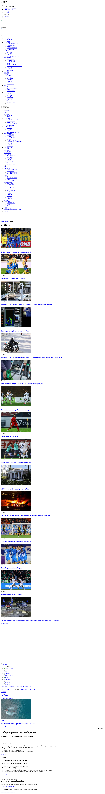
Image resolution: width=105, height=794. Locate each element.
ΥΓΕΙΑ (8, 41)
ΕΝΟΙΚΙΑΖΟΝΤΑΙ (12, 169)
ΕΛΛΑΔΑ (9, 53)
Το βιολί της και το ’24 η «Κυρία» (11, 568)
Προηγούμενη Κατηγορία (7, 698)
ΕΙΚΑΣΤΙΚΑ (10, 81)
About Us (25, 686)
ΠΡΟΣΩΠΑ (10, 189)
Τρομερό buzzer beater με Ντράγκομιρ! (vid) (15, 410)
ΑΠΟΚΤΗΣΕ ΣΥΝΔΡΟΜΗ (8, 786)
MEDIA (6, 200)
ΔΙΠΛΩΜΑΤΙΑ (11, 49)
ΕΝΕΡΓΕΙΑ (10, 68)
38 (7, 623)
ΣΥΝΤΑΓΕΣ (10, 98)
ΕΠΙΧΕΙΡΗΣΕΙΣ (11, 61)
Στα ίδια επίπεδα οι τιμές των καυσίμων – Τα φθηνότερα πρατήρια (22, 383)
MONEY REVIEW (11, 64)
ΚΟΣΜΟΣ (6, 73)
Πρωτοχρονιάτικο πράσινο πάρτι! (11, 594)
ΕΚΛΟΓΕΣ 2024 (11, 45)
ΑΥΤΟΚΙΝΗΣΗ (11, 91)
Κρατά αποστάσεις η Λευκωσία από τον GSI (18, 724)
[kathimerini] (7, 673)
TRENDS (9, 67)
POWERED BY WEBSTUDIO (27, 689)
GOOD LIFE (7, 92)
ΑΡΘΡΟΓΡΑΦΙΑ (11, 102)
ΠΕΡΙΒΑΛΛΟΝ (8, 147)
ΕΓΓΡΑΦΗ (3, 754)
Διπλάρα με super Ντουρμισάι (10, 436)
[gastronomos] (7, 682)
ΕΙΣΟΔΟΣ (6, 16)
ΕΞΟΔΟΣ (9, 99)
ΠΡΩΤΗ (6, 112)
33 (1, 623)
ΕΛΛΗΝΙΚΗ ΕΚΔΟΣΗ (10, 8)
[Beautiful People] (8, 675)
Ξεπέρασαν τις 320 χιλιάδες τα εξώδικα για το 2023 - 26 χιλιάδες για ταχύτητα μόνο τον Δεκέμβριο (32, 357)
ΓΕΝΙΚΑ (9, 186)
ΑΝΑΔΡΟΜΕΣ (10, 187)
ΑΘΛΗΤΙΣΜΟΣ (8, 50)
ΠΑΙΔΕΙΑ (9, 39)
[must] (5, 671)
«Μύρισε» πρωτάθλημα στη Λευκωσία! (13, 278)
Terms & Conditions (9, 686)
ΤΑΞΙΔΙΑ (9, 96)
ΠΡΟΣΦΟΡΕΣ (7, 208)
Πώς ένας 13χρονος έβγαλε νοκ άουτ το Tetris (15, 331)
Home (5, 5)
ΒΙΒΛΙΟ (9, 82)
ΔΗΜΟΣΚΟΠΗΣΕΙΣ (12, 48)
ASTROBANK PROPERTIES (14, 66)
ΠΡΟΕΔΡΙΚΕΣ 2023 (12, 46)
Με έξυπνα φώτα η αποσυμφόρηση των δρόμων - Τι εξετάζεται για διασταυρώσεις (26, 304)
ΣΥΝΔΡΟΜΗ (4, 774)
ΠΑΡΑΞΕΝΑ (10, 74)
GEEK (5, 85)
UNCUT (9, 205)
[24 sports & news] (8, 668)
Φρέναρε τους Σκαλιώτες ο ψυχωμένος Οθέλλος (16, 462)
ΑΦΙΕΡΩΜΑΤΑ (8, 182)
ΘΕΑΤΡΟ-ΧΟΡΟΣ (11, 78)
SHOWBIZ (9, 95)
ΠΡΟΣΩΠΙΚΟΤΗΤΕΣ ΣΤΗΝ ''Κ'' (12, 210)
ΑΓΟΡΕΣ (9, 63)
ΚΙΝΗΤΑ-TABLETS (12, 88)
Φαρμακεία (6, 12)
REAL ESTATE (11, 60)
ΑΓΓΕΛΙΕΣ (7, 168)
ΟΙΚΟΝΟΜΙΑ (10, 59)
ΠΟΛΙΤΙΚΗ (7, 42)
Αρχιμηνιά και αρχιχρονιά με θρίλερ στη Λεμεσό (16, 541)
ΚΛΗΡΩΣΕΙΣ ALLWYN (13, 56)
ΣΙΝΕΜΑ (9, 77)
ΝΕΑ (8, 86)
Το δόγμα (4, 695)
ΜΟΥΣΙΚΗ (10, 80)
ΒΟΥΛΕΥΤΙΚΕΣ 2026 (12, 43)
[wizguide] (6, 677)
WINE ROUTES (11, 203)
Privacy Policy (18, 686)
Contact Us (31, 686)
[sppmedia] (4, 664)
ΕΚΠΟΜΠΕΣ (7, 201)
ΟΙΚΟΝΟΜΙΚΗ (8, 57)
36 (5, 623)
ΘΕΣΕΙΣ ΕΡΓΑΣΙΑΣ (12, 173)
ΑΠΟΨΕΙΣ (6, 100)
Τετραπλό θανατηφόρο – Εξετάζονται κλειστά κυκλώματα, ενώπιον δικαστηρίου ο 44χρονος (29, 620)
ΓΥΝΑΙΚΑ (9, 93)
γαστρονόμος (7, 10)
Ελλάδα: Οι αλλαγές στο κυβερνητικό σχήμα (15, 489)
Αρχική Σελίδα (4, 221)
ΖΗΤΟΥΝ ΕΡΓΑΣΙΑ (12, 172)
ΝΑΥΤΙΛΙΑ (10, 70)
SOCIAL (9, 89)
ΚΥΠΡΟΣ (6, 38)
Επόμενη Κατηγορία (6, 726)
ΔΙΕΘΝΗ (9, 55)
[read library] (7, 684)
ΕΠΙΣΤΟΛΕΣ (7, 211)
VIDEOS (6, 207)
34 (2, 623)
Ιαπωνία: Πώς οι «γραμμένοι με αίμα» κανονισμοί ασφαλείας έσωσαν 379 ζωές (25, 515)
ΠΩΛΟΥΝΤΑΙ (10, 171)
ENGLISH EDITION (9, 9)
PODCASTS (10, 204)
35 (3, 623)
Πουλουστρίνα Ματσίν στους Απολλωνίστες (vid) (16, 252)
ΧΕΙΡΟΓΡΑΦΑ (10, 84)
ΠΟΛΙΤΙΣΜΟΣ (7, 75)
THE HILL (9, 103)
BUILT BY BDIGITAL (6, 689)
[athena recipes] (8, 679)
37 (6, 623)
